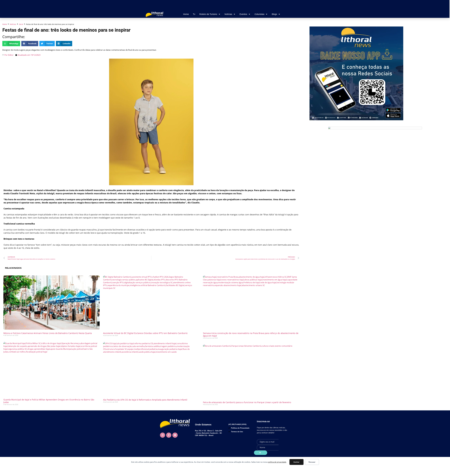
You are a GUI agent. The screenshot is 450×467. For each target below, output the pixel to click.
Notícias (228, 14)
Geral (21, 24)
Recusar (312, 462)
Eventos (243, 14)
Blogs (274, 14)
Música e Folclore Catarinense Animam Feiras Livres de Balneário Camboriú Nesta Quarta (47, 333)
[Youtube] (175, 435)
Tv (194, 14)
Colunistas (259, 14)
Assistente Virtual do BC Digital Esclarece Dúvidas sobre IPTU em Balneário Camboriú (145, 333)
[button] (11, 43)
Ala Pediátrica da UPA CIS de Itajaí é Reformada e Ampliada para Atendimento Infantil (145, 399)
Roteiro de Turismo (208, 14)
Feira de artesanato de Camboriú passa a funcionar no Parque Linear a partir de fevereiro (247, 402)
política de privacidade (277, 462)
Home (186, 14)
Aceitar (296, 462)
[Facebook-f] (168, 435)
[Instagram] (162, 435)
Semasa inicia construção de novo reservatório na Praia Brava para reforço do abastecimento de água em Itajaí (250, 334)
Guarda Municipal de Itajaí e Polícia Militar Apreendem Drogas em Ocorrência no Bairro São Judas (48, 401)
